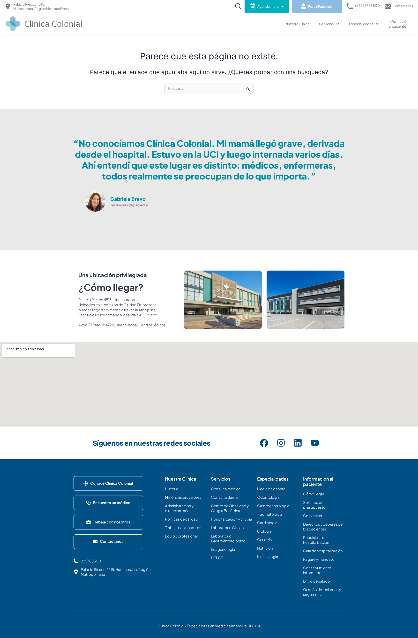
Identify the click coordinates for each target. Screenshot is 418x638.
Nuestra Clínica (297, 24)
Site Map (88, 586)
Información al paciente (398, 23)
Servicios (326, 24)
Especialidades (361, 24)
